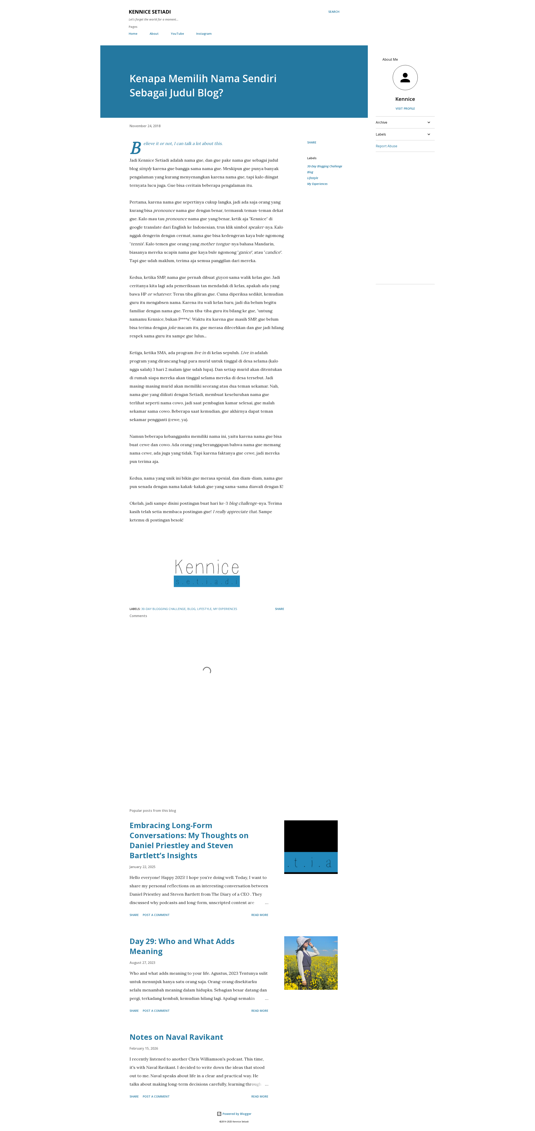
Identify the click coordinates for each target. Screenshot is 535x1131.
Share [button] (311, 142)
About (154, 34)
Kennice (405, 98)
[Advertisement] (200, 756)
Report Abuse (386, 146)
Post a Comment (156, 915)
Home (133, 34)
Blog (310, 172)
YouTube (177, 34)
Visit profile (405, 108)
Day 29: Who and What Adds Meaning (182, 946)
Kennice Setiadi (150, 11)
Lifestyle (312, 178)
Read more (259, 915)
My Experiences (317, 184)
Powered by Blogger (236, 1114)
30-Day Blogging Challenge (324, 166)
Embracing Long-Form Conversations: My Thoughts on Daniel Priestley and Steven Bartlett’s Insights (189, 840)
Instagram (204, 34)
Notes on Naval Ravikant (176, 1037)
